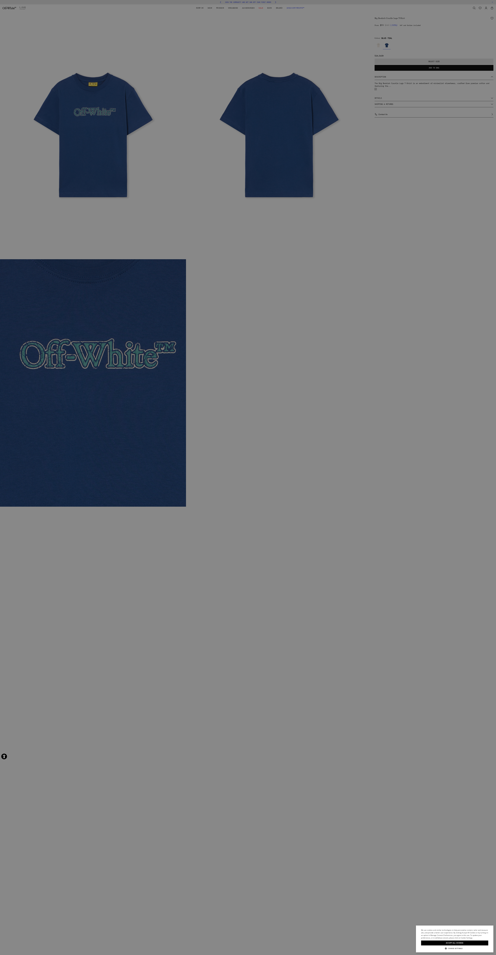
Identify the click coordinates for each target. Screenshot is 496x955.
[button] (454, 948)
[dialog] (454, 939)
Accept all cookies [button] (454, 943)
